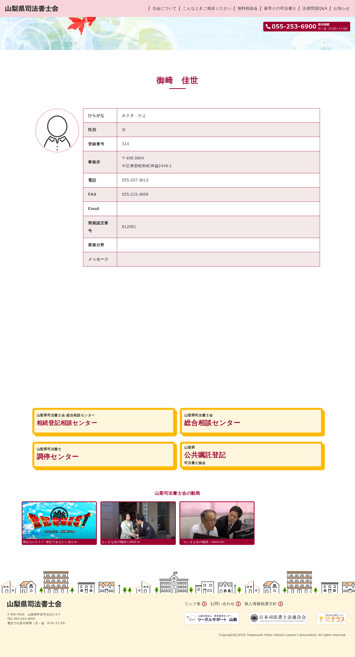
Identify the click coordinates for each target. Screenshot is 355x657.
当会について (164, 8)
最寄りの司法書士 (280, 8)
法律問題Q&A (314, 8)
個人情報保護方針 (260, 604)
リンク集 (193, 604)
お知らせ (342, 8)
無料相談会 (248, 8)
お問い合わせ (222, 604)
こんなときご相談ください (207, 8)
